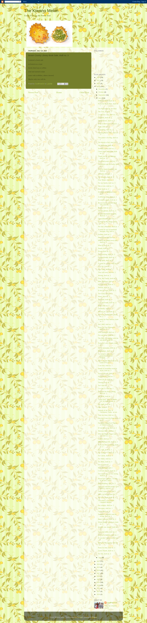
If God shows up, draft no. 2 (107, 428)
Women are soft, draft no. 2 (107, 312)
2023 (98, 86)
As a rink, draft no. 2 (105, 450)
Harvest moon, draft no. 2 (106, 284)
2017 (98, 573)
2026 (98, 77)
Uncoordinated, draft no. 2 (106, 219)
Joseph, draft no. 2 (104, 248)
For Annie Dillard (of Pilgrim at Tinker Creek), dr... (107, 424)
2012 (98, 588)
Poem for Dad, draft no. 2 (106, 548)
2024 (98, 83)
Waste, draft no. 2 (104, 296)
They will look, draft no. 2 (107, 272)
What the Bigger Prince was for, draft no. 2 (107, 435)
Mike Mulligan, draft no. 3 (107, 281)
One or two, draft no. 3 (105, 186)
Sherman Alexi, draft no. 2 (107, 431)
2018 (98, 570)
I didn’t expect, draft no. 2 (106, 491)
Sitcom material (103, 465)
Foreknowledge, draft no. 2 (107, 257)
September (102, 95)
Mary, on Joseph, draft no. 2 (107, 494)
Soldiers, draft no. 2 (104, 234)
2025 (98, 80)
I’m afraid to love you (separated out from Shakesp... (105, 356)
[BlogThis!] (60, 84)
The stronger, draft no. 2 (106, 177)
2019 (98, 567)
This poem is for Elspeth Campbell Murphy (106, 501)
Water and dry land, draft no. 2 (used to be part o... (108, 361)
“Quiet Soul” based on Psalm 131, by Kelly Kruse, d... (107, 400)
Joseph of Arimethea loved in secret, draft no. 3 (107, 369)
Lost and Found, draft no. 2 (107, 302)
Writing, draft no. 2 (104, 275)
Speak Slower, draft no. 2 (106, 121)
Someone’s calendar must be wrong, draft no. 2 (107, 515)
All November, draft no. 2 (106, 145)
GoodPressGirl (112, 603)
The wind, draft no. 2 (105, 299)
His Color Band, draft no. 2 (107, 497)
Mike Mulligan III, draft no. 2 (108, 442)
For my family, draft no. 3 (106, 183)
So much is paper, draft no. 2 (107, 200)
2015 (98, 579)
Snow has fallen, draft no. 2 (107, 532)
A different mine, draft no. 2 (107, 197)
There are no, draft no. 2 (106, 379)
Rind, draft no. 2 (103, 189)
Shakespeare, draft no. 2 (106, 351)
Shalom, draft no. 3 (104, 287)
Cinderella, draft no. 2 (105, 308)
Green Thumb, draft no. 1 (106, 551)
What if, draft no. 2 (104, 245)
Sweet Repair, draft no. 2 (106, 376)
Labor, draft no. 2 (104, 511)
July (100, 98)
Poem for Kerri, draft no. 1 (107, 101)
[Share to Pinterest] (67, 84)
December (102, 89)
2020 (98, 564)
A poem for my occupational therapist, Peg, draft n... (107, 230)
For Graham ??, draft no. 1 (107, 453)
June (100, 557)
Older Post (84, 92)
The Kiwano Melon (41, 10)
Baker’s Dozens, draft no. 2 (107, 519)
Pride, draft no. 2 (103, 127)
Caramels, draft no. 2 (105, 117)
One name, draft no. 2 (105, 508)
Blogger (94, 617)
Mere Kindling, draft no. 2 (106, 483)
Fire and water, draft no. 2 (106, 335)
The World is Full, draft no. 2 (107, 142)
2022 (98, 561)
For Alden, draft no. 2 (105, 459)
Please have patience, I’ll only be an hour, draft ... (108, 479)
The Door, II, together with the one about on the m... (108, 339)
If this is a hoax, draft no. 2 (107, 290)
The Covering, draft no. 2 (106, 254)
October (101, 92)
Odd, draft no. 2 (103, 407)
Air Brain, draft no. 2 (105, 396)
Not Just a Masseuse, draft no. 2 (108, 226)
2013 (98, 585)
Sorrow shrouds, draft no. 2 (107, 373)
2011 (98, 591)
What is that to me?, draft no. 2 (108, 124)
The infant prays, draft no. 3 (107, 161)
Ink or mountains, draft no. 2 (107, 348)
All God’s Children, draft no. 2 (108, 535)
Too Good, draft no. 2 (105, 293)
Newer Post (33, 92)
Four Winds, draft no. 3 (105, 180)
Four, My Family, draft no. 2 (107, 278)
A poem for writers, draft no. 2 (108, 263)
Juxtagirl (80, 617)
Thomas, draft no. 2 (104, 382)
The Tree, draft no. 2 (105, 112)
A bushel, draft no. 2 (105, 174)
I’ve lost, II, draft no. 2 (105, 388)
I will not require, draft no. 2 (107, 471)
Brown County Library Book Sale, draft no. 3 (107, 204)
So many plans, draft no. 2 (106, 148)
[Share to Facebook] (65, 84)
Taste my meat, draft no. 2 (106, 415)
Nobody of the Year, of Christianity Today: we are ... (108, 411)
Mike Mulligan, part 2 (105, 468)
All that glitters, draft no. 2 (107, 211)
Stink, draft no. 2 (103, 305)
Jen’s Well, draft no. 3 (105, 324)
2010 (98, 594)
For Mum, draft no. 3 (105, 462)
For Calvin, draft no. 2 (105, 456)
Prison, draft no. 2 (104, 251)
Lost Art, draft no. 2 (104, 266)
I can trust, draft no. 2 (105, 365)
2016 (98, 576)
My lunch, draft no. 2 (105, 404)
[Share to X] (63, 84)
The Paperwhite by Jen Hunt (107, 109)
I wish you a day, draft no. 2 (107, 115)
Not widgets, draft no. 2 (106, 505)
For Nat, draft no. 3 (104, 554)
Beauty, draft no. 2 (104, 208)
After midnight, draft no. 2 (107, 332)
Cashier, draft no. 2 (104, 439)
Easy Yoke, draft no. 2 (105, 269)
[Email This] (58, 84)
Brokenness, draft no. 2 (105, 130)
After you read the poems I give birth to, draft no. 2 (108, 487)
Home (59, 92)
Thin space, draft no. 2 (105, 260)
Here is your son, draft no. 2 (107, 237)
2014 (98, 582)
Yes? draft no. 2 (103, 385)
